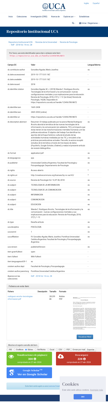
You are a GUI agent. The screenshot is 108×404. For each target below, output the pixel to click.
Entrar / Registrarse (89, 23)
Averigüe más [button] (96, 390)
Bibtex (30, 350)
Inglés (86, 3)
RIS (10, 350)
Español (96, 3)
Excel (52, 350)
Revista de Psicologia (68, 42)
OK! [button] (83, 397)
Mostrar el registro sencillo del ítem (22, 345)
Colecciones (22, 17)
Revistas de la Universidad (46, 42)
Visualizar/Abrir (84, 337)
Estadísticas (84, 17)
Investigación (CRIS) (39, 17)
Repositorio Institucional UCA (21, 42)
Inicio (11, 17)
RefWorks (41, 350)
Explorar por (69, 17)
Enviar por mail (79, 350)
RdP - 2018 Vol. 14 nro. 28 (21, 45)
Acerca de (55, 17)
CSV (60, 350)
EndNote (19, 350)
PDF (68, 350)
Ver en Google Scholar (32, 374)
